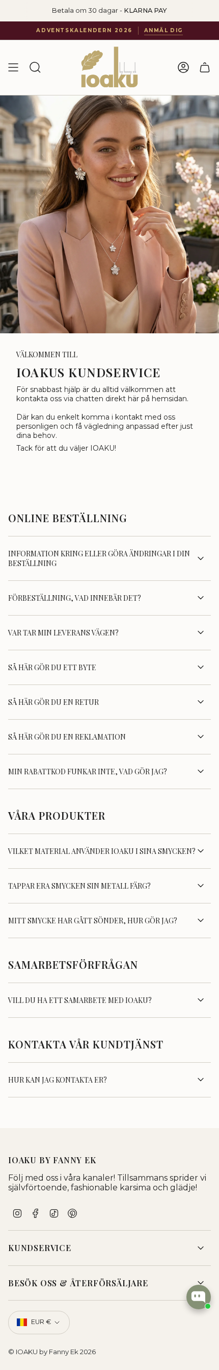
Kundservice (39, 1247)
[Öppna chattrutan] (198, 1297)
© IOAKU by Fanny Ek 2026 (52, 1352)
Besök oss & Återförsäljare (78, 1283)
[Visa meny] (13, 67)
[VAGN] (204, 67)
